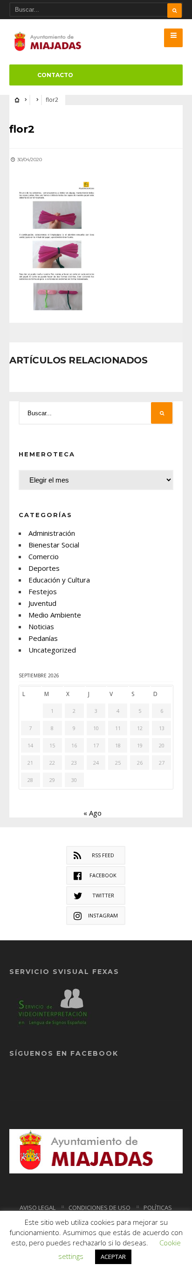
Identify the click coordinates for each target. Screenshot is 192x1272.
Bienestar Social (53, 544)
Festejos (42, 591)
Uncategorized (52, 649)
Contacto (55, 74)
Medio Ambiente (54, 614)
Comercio (43, 556)
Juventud (42, 603)
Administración (51, 533)
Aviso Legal (37, 1207)
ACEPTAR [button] (113, 1256)
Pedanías (43, 638)
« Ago (92, 812)
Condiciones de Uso (99, 1207)
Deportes (44, 568)
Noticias (41, 626)
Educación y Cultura (59, 579)
